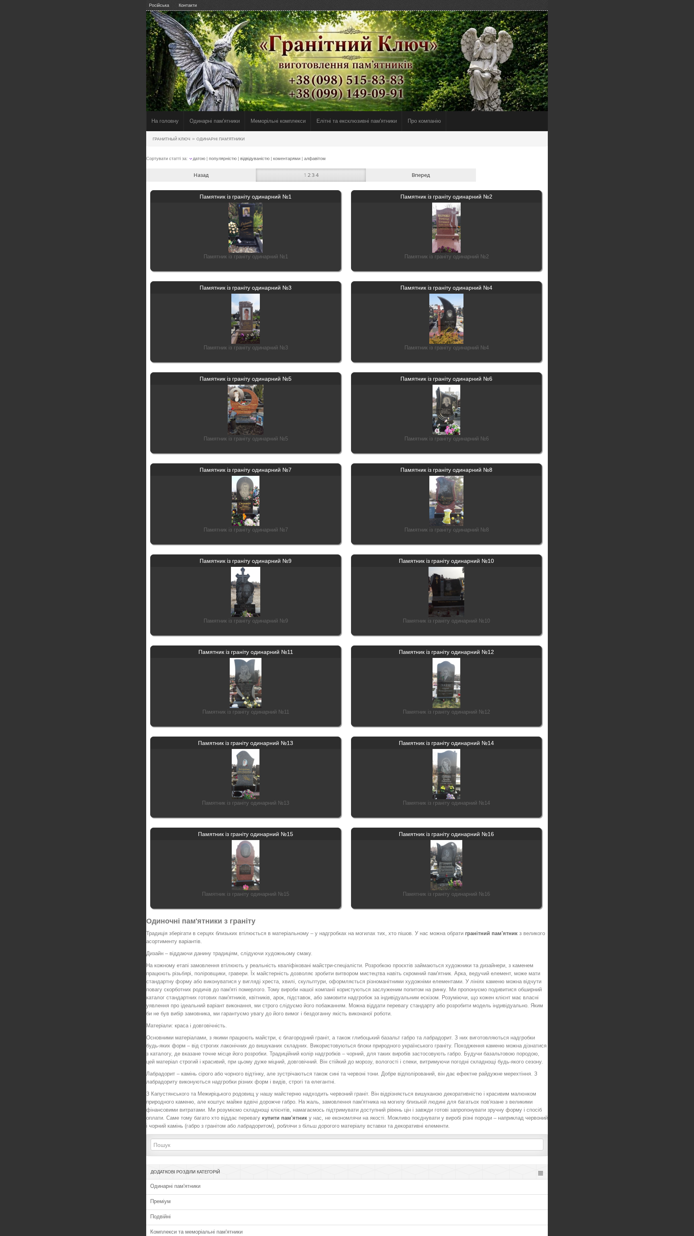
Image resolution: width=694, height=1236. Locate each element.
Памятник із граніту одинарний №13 (245, 743)
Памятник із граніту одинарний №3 (246, 287)
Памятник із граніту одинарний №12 (446, 652)
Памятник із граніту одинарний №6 (446, 378)
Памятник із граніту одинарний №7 (246, 470)
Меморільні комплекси (278, 121)
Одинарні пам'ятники (215, 121)
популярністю (223, 158)
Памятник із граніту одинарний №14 (446, 743)
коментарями (286, 158)
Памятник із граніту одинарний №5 (246, 378)
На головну (165, 121)
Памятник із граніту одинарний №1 (246, 196)
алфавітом (315, 158)
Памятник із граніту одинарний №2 (446, 196)
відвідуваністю (254, 158)
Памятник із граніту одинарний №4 (446, 287)
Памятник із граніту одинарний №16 (446, 834)
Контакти (188, 5)
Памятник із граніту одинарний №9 (246, 561)
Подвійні (160, 1217)
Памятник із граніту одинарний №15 (245, 834)
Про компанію (424, 121)
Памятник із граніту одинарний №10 (446, 561)
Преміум (160, 1201)
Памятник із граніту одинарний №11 (245, 652)
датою (199, 158)
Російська (159, 5)
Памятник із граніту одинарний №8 (446, 470)
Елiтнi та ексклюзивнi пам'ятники (356, 121)
